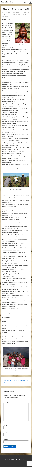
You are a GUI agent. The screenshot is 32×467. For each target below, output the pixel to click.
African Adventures (16, 14)
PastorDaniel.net (7, 2)
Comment (6, 402)
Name (5, 425)
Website (5, 439)
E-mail (5, 432)
